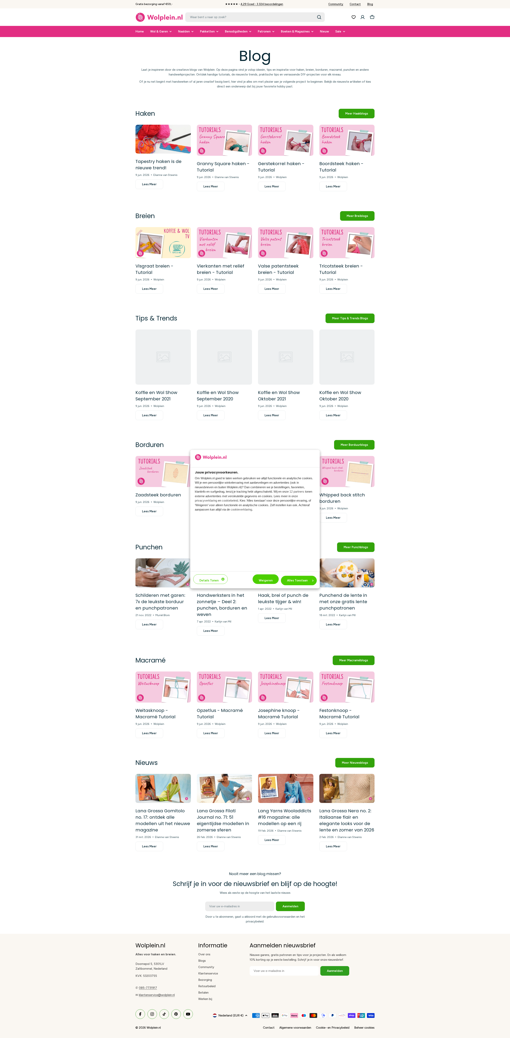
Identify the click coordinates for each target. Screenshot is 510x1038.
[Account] (362, 17)
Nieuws (146, 762)
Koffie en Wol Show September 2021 (156, 395)
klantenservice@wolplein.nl (157, 995)
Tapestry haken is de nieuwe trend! (158, 164)
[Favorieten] (353, 17)
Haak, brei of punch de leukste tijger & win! (283, 598)
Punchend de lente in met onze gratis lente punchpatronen (343, 601)
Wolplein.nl (154, 1027)
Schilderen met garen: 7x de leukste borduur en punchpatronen (160, 601)
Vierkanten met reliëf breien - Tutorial (220, 269)
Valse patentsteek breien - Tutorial (278, 269)
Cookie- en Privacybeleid (332, 1027)
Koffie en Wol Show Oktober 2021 (279, 395)
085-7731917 (148, 988)
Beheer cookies (364, 1027)
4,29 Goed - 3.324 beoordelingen (261, 4)
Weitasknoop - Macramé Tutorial (155, 713)
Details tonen (209, 580)
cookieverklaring (241, 509)
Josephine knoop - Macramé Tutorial (279, 713)
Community (335, 4)
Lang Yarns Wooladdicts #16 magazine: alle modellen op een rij (284, 817)
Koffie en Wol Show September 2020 (218, 395)
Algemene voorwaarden (295, 1027)
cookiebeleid (230, 500)
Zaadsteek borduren (158, 495)
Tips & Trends (156, 318)
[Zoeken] (319, 17)
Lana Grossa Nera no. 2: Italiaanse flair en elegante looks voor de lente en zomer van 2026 (346, 820)
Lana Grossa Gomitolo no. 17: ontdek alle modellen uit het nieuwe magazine (162, 820)
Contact (355, 4)
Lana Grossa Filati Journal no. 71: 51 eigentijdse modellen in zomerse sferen (223, 820)
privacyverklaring (206, 500)
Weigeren (266, 580)
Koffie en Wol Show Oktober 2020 (340, 395)
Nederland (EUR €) (230, 1015)
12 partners (296, 491)
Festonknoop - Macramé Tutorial (339, 713)
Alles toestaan (297, 580)
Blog (370, 4)
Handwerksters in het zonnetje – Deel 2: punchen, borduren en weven (222, 605)
